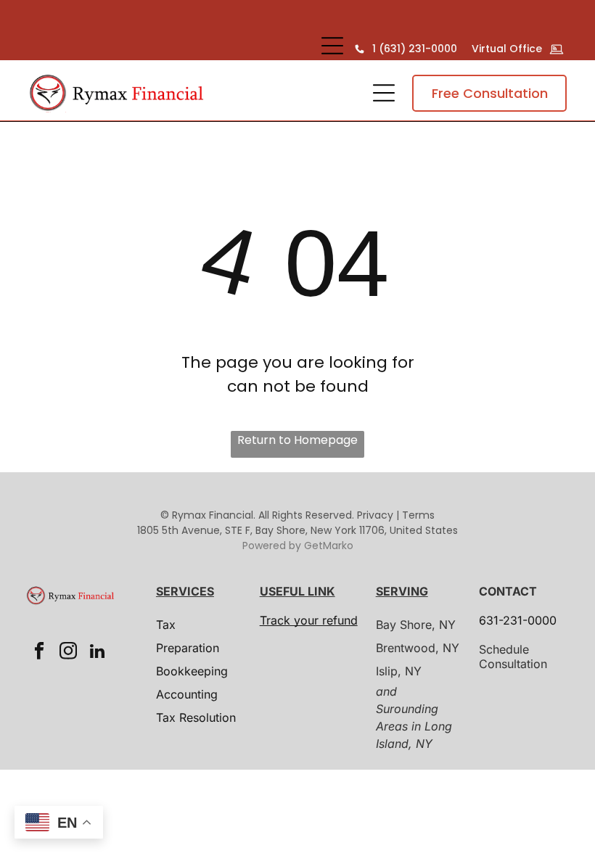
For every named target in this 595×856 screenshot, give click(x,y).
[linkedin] (97, 652)
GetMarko (328, 545)
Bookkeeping (192, 671)
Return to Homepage (297, 440)
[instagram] (68, 652)
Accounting (187, 694)
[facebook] (39, 652)
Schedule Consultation (513, 656)
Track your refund (309, 620)
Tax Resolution (196, 717)
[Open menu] (332, 46)
